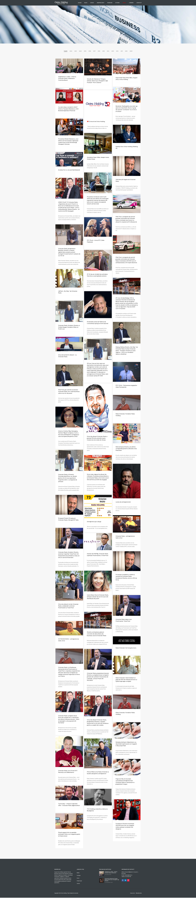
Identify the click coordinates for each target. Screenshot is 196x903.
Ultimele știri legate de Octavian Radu (126, 180)
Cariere (131, 2)
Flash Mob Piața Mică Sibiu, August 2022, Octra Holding (126, 78)
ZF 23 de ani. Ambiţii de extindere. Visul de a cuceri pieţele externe (97, 275)
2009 (131, 51)
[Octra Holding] (61, 3)
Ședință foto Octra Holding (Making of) (127, 147)
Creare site (132, 893)
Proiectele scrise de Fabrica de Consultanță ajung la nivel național (97, 322)
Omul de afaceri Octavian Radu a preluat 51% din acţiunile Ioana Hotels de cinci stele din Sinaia (97, 438)
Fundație (109, 2)
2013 (112, 51)
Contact (139, 2)
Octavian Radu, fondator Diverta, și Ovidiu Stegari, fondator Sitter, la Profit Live (69, 327)
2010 (126, 51)
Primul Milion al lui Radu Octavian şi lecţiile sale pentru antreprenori (98, 772)
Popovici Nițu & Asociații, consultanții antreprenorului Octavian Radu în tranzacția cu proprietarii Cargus (125, 781)
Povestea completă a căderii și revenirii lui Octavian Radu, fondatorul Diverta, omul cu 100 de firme (126, 577)
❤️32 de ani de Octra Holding (96, 121)
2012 (117, 51)
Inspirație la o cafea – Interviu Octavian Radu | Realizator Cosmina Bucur (67, 78)
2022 (71, 51)
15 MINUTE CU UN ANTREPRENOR (69, 170)
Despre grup (100, 2)
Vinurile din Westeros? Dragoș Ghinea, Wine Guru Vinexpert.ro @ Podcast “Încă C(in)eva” (97, 80)
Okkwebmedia (139, 893)
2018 (90, 51)
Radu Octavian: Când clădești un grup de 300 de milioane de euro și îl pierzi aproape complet (126, 679)
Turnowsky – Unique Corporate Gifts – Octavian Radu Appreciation (69, 804)
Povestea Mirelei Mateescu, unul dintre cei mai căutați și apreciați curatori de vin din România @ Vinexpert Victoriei (68, 141)
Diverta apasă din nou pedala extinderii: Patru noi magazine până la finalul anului (69, 834)
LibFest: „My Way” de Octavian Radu (67, 292)
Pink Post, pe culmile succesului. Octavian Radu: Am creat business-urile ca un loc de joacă (69, 391)
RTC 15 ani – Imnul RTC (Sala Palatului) (95, 241)
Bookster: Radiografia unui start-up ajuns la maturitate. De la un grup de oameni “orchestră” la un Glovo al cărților (126, 108)
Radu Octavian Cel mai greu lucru (126, 648)
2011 (122, 51)
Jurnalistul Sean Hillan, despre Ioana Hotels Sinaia (98, 158)
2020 (80, 51)
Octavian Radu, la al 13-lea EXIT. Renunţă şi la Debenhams (68, 771)
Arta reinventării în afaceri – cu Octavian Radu (67, 355)
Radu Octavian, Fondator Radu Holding (125, 414)
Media (124, 2)
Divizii (92, 2)
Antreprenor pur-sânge (94, 521)
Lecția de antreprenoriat (123, 502)
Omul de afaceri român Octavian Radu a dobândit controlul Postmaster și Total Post (68, 605)
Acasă (79, 2)
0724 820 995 (128, 876)
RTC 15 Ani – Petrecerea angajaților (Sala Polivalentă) (126, 386)
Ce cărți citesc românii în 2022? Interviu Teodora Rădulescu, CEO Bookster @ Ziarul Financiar (68, 108)
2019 (85, 51)
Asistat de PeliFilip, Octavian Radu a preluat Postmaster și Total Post (97, 554)
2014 (108, 51)
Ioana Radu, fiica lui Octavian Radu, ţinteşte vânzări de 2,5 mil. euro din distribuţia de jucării (97, 596)
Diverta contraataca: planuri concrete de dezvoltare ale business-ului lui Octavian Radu (96, 633)
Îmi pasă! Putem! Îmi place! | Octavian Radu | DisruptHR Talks (68, 519)
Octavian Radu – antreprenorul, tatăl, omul (125, 537)
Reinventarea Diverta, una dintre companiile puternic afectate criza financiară (126, 448)
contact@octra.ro (128, 875)
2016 (99, 51)
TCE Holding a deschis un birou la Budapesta (97, 809)
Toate (65, 51)
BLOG (85, 2)
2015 (103, 51)
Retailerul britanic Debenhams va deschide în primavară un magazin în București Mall (126, 743)
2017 (94, 51)
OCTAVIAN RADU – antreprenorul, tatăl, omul (68, 639)
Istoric (117, 2)
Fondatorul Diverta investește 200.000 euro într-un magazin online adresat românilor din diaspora (125, 826)
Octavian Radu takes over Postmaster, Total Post (124, 620)
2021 (75, 51)
